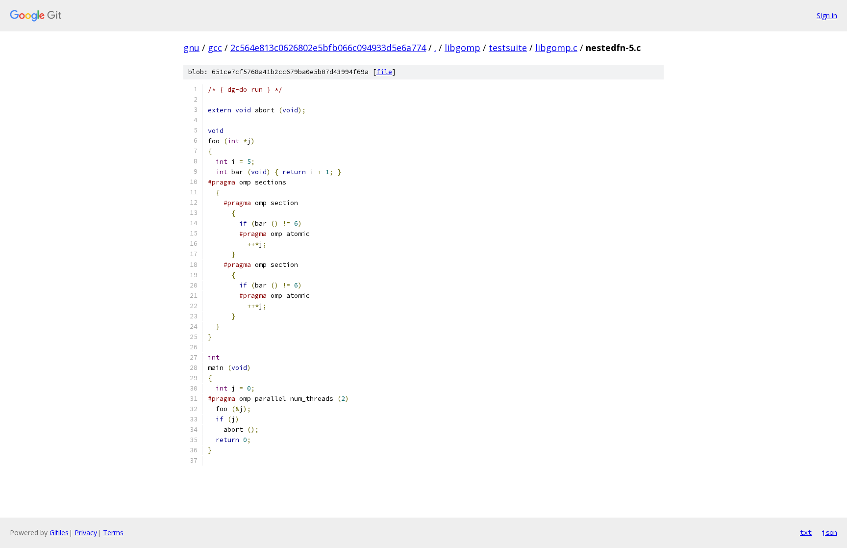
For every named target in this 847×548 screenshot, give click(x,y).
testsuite (508, 47)
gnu (191, 47)
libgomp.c (556, 47)
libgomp (462, 47)
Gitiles (59, 532)
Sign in (827, 15)
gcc (215, 47)
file (384, 72)
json (829, 532)
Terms (113, 532)
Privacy (86, 532)
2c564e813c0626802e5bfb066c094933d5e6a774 (328, 47)
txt (806, 532)
